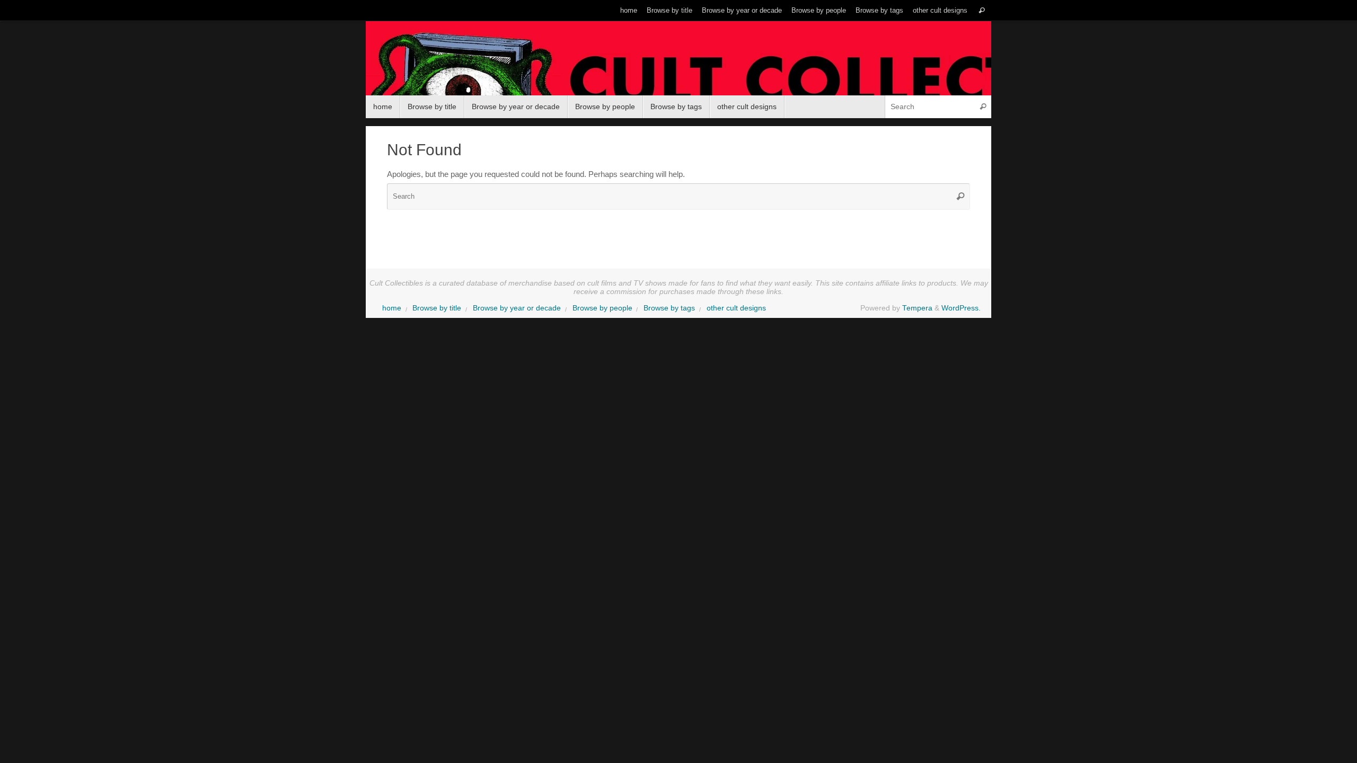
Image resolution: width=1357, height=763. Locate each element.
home (628, 10)
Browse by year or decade (742, 10)
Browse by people (818, 10)
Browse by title (669, 10)
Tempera (917, 308)
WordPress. (961, 308)
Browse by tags (879, 10)
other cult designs (940, 10)
